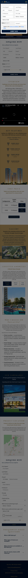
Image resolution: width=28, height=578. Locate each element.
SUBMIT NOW (14, 31)
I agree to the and (13, 27)
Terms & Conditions (14, 26)
